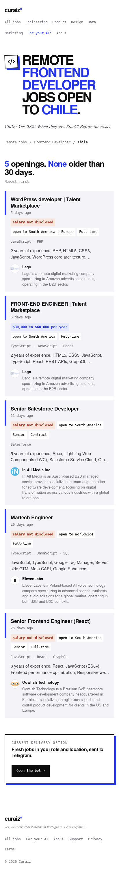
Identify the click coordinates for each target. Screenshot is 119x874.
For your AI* (39, 33)
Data (92, 22)
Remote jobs (16, 142)
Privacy (95, 839)
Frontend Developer (52, 142)
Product (59, 22)
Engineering (36, 22)
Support (76, 839)
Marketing (14, 33)
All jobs (13, 22)
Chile (83, 142)
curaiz (13, 9)
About (61, 33)
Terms (10, 849)
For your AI (37, 839)
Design (77, 22)
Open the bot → (30, 771)
